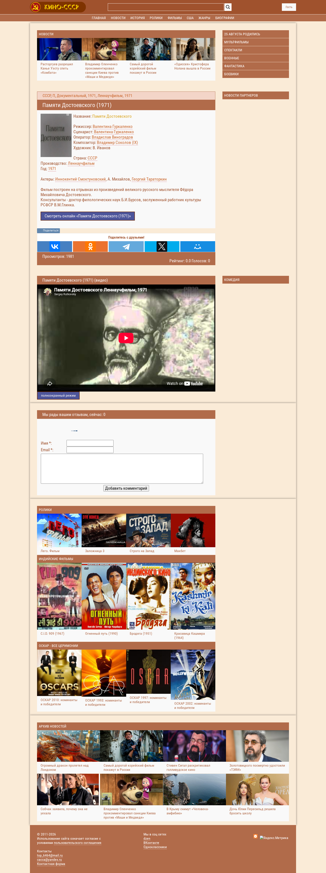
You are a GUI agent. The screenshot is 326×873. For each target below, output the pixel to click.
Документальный (71, 95)
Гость (289, 7)
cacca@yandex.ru (49, 859)
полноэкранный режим (58, 395)
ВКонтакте (151, 843)
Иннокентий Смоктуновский (80, 179)
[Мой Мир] (197, 246)
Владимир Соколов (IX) (117, 142)
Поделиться (51, 230)
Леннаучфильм (110, 95)
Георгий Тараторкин (149, 179)
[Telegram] (126, 246)
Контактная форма (51, 864)
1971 (92, 95)
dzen (146, 838)
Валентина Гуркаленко (113, 126)
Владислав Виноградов (112, 137)
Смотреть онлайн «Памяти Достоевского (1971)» (88, 216)
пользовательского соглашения (77, 843)
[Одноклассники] (90, 246)
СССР (47, 95)
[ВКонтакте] (54, 246)
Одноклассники (155, 847)
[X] (162, 246)
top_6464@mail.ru (50, 855)
